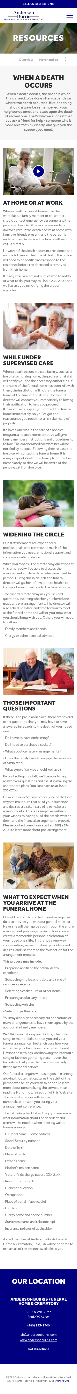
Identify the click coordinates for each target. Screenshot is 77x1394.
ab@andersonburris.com (39, 1335)
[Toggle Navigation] (65, 59)
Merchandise (48, 60)
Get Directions (38, 1349)
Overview (26, 60)
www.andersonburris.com (38, 1340)
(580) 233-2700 (44, 4)
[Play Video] (38, 171)
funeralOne (62, 1380)
